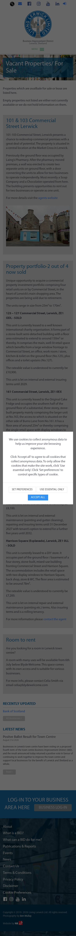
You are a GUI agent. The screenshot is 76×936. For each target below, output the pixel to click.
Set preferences (22, 489)
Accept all (38, 497)
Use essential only (52, 489)
